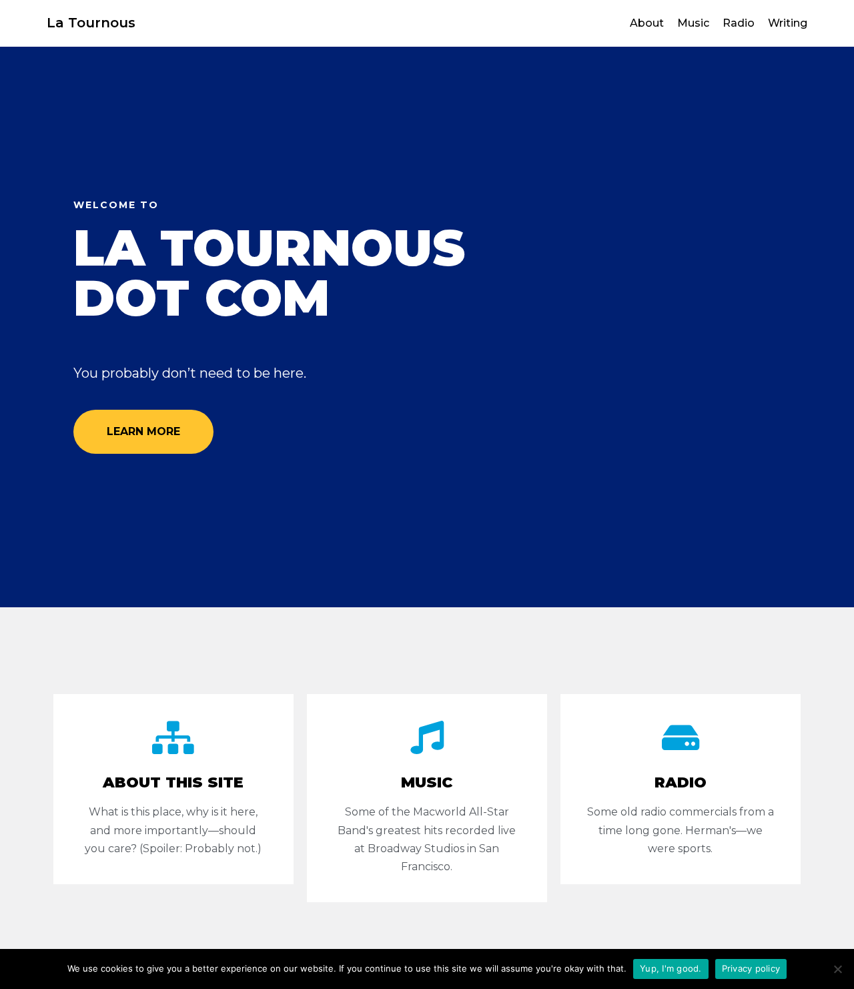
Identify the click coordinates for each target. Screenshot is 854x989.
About (647, 23)
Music (693, 23)
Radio (739, 23)
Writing (787, 23)
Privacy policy (751, 968)
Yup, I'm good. (671, 968)
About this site (173, 782)
